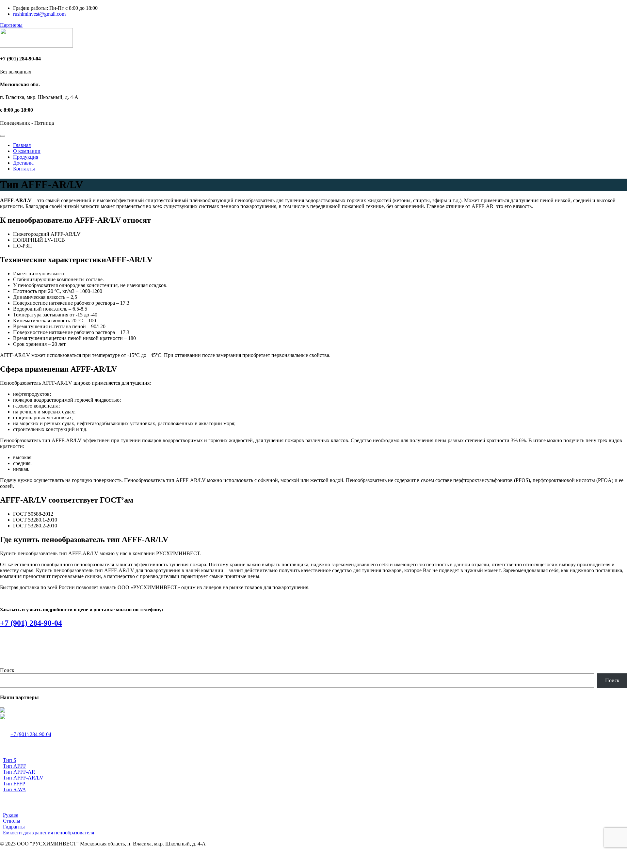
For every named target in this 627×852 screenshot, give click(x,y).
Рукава (10, 815)
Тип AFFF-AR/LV (23, 777)
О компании (26, 151)
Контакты (24, 168)
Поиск (7, 670)
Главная (22, 145)
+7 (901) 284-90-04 (31, 623)
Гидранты (14, 826)
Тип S (9, 760)
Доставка (23, 163)
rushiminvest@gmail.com (39, 14)
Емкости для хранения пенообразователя (48, 832)
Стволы (11, 821)
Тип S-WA (14, 789)
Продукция (25, 157)
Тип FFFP (14, 783)
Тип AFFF (14, 766)
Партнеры (11, 25)
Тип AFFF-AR (19, 772)
